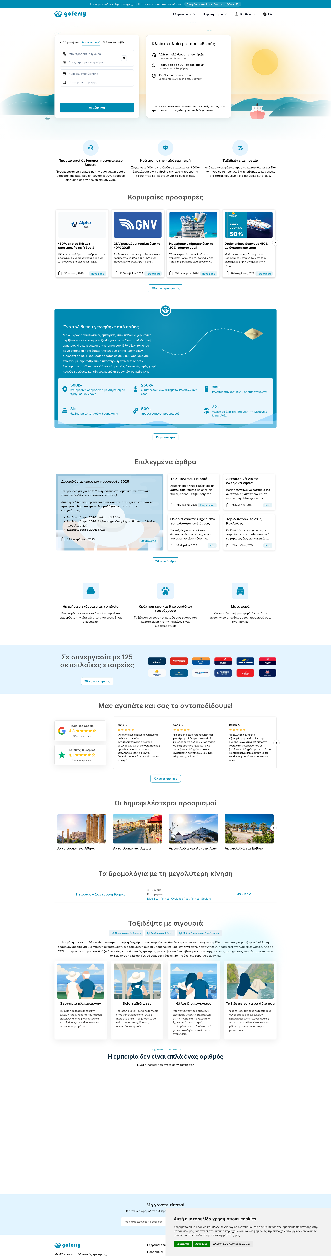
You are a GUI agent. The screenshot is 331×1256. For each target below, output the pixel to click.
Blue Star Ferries (158, 898)
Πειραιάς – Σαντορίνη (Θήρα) (101, 894)
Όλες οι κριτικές (165, 778)
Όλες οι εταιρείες (97, 681)
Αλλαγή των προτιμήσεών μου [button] (231, 1243)
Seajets (206, 898)
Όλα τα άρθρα (165, 561)
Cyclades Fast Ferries (185, 898)
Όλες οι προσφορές (166, 288)
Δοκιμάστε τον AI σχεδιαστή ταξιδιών (210, 4)
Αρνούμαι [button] (201, 1243)
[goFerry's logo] (71, 14)
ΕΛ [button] (270, 14)
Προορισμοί (155, 1252)
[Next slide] (275, 243)
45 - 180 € (244, 894)
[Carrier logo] (157, 661)
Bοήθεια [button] (245, 14)
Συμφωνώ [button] (183, 1243)
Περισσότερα (165, 437)
